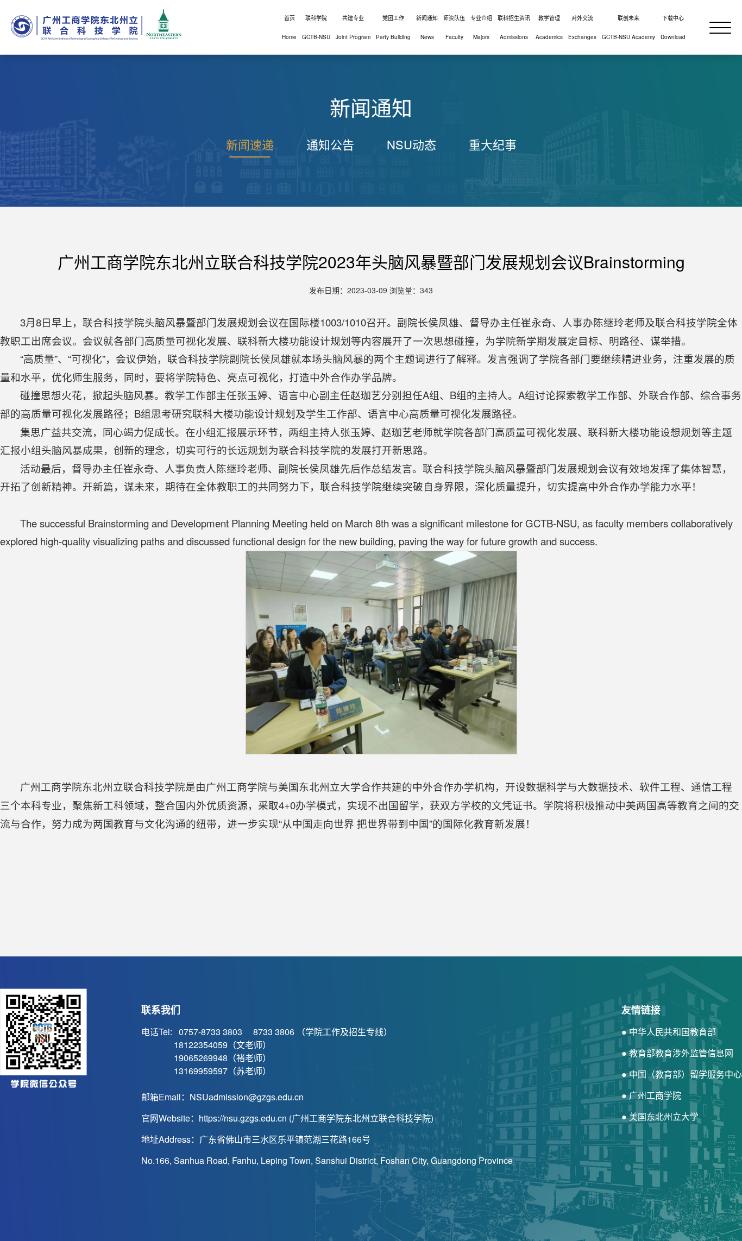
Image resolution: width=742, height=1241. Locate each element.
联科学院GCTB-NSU (316, 27)
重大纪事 (493, 144)
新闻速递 (250, 144)
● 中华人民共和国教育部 (668, 1031)
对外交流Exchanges (582, 27)
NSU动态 (411, 144)
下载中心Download (673, 27)
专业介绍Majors (481, 27)
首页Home (289, 27)
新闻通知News (427, 27)
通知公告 (330, 144)
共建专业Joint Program (353, 27)
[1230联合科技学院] (92, 24)
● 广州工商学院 (651, 1095)
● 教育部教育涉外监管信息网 (677, 1053)
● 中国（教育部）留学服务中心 (681, 1074)
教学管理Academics (549, 27)
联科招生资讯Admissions (514, 27)
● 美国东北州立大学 (660, 1116)
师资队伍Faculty (454, 27)
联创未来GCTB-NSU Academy (628, 27)
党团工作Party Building (393, 27)
